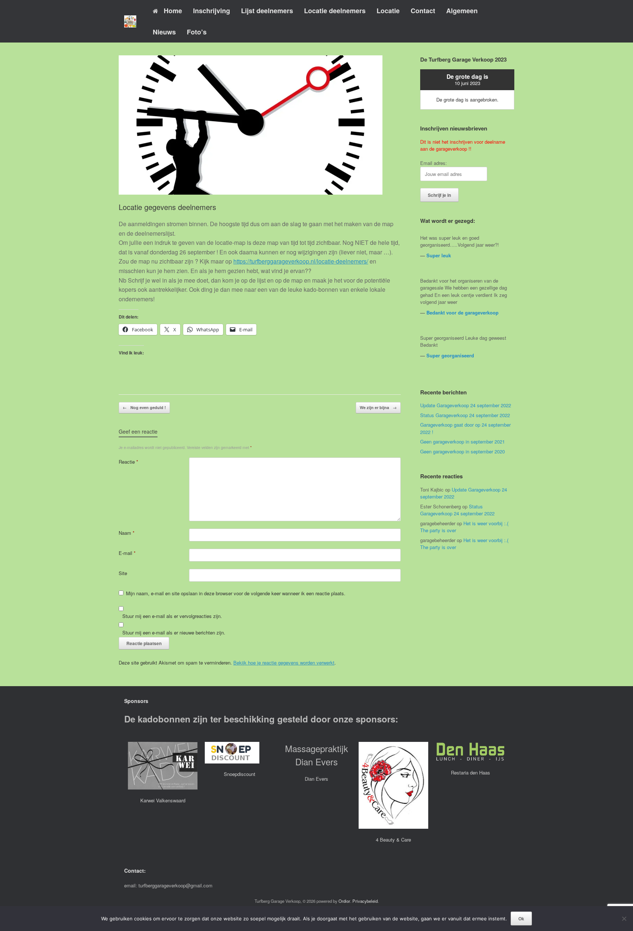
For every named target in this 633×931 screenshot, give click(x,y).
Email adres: (433, 162)
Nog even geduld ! (144, 407)
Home (173, 10)
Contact (423, 10)
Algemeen (462, 10)
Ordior (344, 901)
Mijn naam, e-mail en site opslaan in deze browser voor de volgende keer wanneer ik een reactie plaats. (235, 593)
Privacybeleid (365, 901)
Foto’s (197, 32)
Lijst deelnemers (267, 10)
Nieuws (164, 32)
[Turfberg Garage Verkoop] (130, 21)
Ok (521, 918)
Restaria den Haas (470, 772)
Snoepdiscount (239, 773)
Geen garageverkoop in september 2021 (462, 441)
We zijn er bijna (378, 407)
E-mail (127, 552)
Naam (126, 532)
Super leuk (438, 255)
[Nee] (624, 918)
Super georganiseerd (450, 355)
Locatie (388, 10)
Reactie (128, 461)
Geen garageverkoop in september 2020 (462, 451)
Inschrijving (211, 10)
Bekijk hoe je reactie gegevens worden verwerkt (283, 662)
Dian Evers (316, 778)
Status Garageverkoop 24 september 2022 (465, 415)
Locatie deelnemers (335, 10)
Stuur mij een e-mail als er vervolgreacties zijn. (172, 615)
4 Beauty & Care (393, 839)
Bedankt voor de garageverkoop (462, 312)
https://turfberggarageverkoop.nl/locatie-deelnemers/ (300, 261)
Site (123, 573)
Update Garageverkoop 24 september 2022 (465, 405)
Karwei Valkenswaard (162, 800)
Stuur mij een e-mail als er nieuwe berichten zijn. (173, 632)
